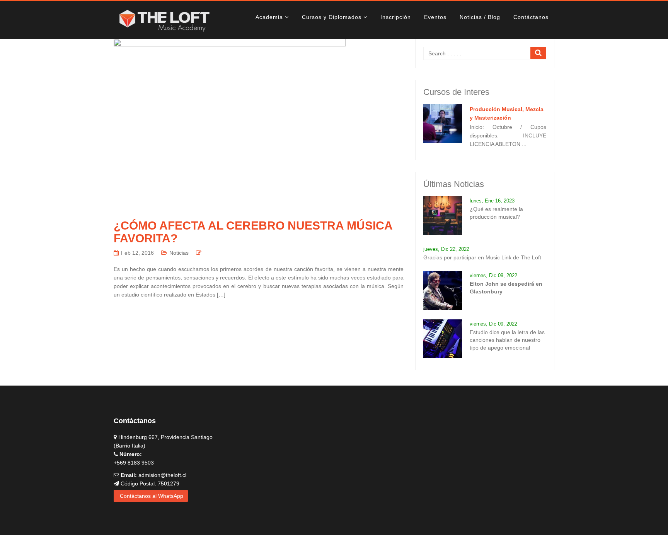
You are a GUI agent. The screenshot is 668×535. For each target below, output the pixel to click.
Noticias (179, 253)
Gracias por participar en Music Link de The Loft (482, 257)
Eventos (435, 17)
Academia (269, 17)
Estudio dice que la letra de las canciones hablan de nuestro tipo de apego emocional (507, 340)
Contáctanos (531, 17)
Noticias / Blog (480, 17)
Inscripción (395, 17)
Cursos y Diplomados (331, 17)
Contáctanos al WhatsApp (150, 496)
